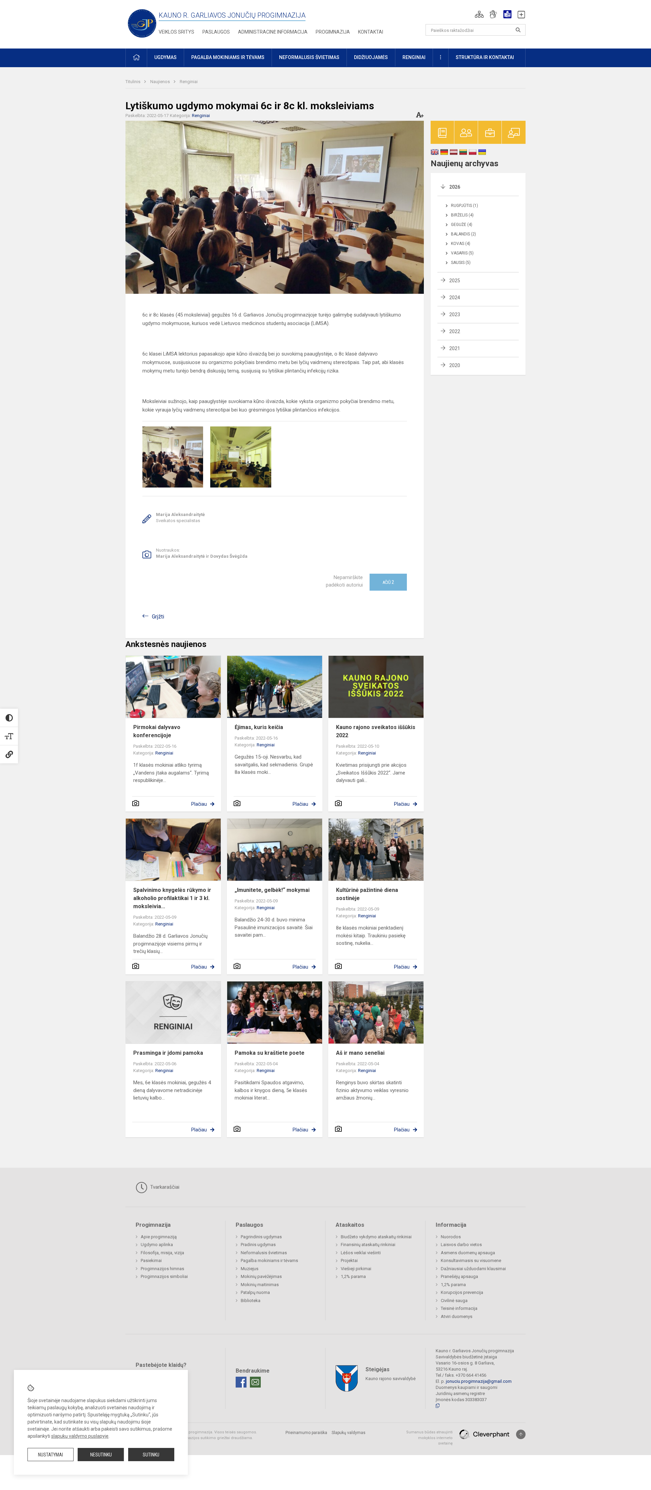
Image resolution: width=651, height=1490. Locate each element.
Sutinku (151, 1454)
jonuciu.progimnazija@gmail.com (479, 1381)
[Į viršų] (521, 1434)
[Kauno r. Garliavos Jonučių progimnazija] (142, 23)
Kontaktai (370, 32)
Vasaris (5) (462, 253)
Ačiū (388, 582)
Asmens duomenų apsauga (468, 1252)
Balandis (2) (463, 234)
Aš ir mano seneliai (360, 1053)
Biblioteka (250, 1300)
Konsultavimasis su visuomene (471, 1260)
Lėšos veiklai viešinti (361, 1252)
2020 (454, 365)
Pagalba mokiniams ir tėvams (269, 1260)
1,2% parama (353, 1276)
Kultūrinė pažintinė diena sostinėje (367, 894)
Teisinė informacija (459, 1308)
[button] (479, 14)
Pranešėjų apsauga (459, 1276)
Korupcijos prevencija (462, 1292)
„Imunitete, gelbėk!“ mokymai (272, 890)
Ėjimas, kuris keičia (259, 727)
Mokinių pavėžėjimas (261, 1276)
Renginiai (189, 81)
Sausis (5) (461, 262)
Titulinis (133, 81)
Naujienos (160, 81)
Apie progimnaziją (159, 1236)
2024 (454, 297)
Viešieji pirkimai (356, 1268)
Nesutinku (101, 1454)
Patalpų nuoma (255, 1292)
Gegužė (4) (461, 224)
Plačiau (199, 804)
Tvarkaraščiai (164, 1187)
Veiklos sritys (176, 32)
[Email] (255, 1382)
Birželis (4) (462, 215)
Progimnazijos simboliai (164, 1276)
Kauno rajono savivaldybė (391, 1378)
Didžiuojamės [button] (371, 57)
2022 (454, 331)
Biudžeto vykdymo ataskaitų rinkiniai (376, 1236)
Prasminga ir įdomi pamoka (168, 1053)
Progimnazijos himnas (162, 1268)
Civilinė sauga (454, 1300)
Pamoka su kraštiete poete (269, 1053)
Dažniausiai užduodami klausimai (473, 1268)
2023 (454, 314)
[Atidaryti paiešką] (518, 29)
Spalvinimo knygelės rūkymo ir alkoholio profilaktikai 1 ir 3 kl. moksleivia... (172, 898)
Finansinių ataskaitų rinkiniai (368, 1244)
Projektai (349, 1260)
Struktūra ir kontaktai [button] (485, 57)
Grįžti (158, 616)
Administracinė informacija (273, 32)
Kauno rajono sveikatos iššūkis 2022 (375, 731)
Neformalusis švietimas (264, 1252)
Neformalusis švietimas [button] (309, 57)
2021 (454, 348)
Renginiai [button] (414, 57)
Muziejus (249, 1268)
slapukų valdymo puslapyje (79, 1436)
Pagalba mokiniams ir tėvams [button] (227, 57)
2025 (454, 280)
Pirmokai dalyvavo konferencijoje (156, 731)
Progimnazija (333, 32)
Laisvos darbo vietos (461, 1244)
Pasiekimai (151, 1260)
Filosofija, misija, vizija (162, 1252)
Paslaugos (216, 32)
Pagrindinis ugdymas (261, 1236)
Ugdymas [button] (165, 57)
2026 (454, 187)
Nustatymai (50, 1454)
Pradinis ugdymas (258, 1244)
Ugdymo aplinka (157, 1244)
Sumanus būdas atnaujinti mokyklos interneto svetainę (429, 1438)
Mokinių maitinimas (260, 1284)
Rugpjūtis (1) (464, 205)
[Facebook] (241, 1382)
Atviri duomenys (456, 1316)
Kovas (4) (460, 243)
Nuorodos (451, 1236)
